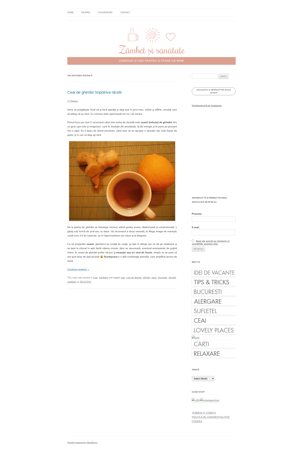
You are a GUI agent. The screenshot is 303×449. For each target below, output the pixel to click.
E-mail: (196, 227)
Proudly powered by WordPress (82, 442)
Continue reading (78, 269)
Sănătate (103, 277)
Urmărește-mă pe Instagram (207, 105)
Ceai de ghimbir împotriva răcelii (94, 92)
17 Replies (72, 101)
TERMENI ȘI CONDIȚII (204, 413)
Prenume (197, 214)
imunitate (162, 277)
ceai (123, 277)
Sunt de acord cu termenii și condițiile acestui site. (211, 242)
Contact (125, 12)
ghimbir (146, 277)
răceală (172, 277)
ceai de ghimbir (134, 277)
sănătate (71, 282)
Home (70, 12)
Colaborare (105, 12)
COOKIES (197, 421)
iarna (154, 277)
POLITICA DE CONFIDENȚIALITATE (211, 417)
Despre (85, 12)
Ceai (95, 277)
